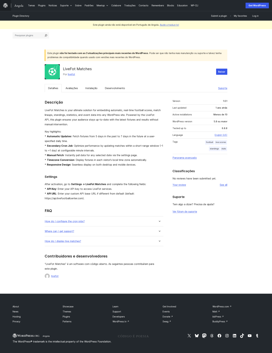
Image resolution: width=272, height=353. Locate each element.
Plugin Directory (21, 15)
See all (223, 184)
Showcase (68, 306)
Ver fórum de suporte (185, 211)
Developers (119, 316)
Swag (167, 321)
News (15, 311)
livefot (71, 74)
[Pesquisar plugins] (46, 35)
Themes (67, 311)
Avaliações (72, 88)
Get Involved (169, 306)
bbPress (218, 316)
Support (117, 311)
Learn (115, 306)
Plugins (66, 316)
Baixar (221, 71)
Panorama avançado (185, 157)
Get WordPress (257, 5)
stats (223, 148)
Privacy (16, 321)
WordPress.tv (121, 321)
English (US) (221, 135)
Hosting (17, 316)
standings (214, 148)
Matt (216, 311)
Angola (46, 336)
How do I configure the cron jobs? (65, 221)
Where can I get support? (59, 231)
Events (166, 311)
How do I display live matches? (63, 241)
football (209, 142)
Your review (179, 184)
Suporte (222, 88)
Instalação (91, 88)
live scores (221, 142)
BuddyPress (220, 321)
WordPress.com (222, 306)
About (16, 306)
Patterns (67, 321)
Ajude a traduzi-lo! (169, 24)
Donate (168, 316)
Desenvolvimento (115, 88)
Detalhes (53, 88)
